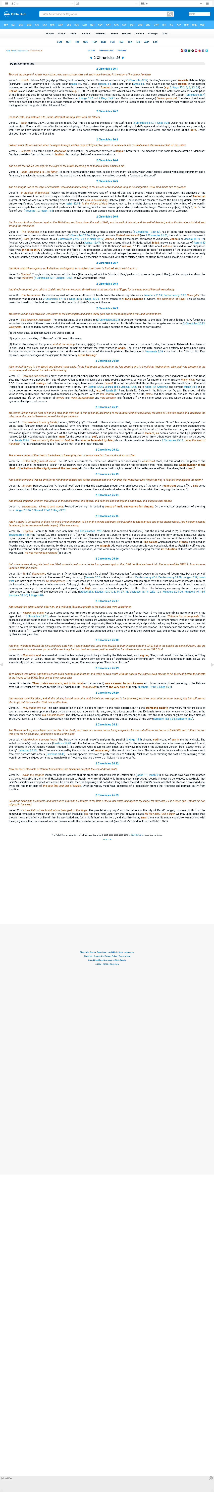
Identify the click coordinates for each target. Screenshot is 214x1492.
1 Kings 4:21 (74, 298)
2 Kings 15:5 (133, 739)
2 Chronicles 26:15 (107, 516)
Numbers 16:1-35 (194, 591)
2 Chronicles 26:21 (107, 724)
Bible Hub (107, 839)
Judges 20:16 (23, 510)
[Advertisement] (107, 903)
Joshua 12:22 (95, 386)
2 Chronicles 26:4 (107, 160)
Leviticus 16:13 (139, 591)
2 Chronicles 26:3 (107, 139)
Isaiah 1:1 (75, 83)
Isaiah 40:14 (73, 203)
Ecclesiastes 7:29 (90, 531)
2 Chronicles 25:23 (157, 235)
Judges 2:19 (190, 577)
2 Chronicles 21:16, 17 (81, 235)
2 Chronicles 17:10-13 (147, 231)
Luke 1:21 (155, 591)
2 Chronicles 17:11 (54, 298)
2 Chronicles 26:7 (107, 262)
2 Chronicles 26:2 (107, 111)
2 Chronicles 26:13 (107, 474)
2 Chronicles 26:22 (107, 763)
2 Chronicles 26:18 (107, 640)
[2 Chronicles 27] (210, 672)
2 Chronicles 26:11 (107, 407)
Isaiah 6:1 (154, 775)
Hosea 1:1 (105, 83)
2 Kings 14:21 (107, 98)
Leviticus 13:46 (55, 754)
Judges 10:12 (64, 277)
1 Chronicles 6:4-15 (36, 616)
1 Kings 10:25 (91, 298)
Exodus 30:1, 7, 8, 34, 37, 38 (112, 591)
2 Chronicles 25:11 (172, 440)
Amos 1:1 (138, 83)
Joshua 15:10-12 (194, 239)
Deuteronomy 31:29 (170, 577)
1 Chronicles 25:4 (194, 94)
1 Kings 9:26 (162, 122)
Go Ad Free (7, 1478)
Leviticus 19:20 (62, 743)
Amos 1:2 (150, 386)
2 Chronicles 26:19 (107, 668)
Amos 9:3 (162, 386)
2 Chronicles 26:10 (107, 360)
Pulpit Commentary (20, 51)
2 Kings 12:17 (95, 239)
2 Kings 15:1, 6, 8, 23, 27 (184, 87)
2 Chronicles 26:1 (107, 68)
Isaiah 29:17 (113, 390)
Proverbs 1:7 (32, 210)
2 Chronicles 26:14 (107, 495)
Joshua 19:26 (129, 386)
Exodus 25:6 (86, 591)
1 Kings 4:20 (36, 595)
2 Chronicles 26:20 (107, 692)
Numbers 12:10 (147, 687)
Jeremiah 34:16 (27, 750)
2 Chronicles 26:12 (107, 449)
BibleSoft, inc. (137, 835)
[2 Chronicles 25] (4, 672)
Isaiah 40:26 (22, 440)
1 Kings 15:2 (85, 98)
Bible (8, 51)
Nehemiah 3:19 (154, 351)
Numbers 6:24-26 (173, 591)
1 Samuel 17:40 (41, 510)
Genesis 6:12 (92, 577)
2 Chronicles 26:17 (107, 601)
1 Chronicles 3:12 (137, 80)
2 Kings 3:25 (58, 510)
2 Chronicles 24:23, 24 (71, 239)
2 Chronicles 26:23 (107, 795)
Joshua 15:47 (92, 242)
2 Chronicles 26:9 (107, 308)
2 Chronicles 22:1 (45, 277)
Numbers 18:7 (184, 718)
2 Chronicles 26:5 (107, 181)
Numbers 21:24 (153, 295)
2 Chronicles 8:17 (143, 122)
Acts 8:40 (199, 242)
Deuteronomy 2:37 (174, 295)
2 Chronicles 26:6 (107, 216)
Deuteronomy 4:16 (146, 577)
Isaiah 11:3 (47, 210)
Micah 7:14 (190, 386)
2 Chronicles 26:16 (107, 558)
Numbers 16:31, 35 (164, 718)
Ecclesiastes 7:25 (19, 534)
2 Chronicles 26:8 (107, 283)
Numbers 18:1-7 (18, 595)
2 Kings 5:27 (164, 687)
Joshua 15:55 (112, 386)
